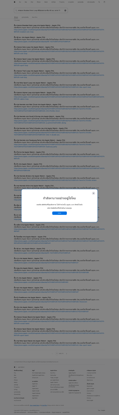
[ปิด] (93, 193)
